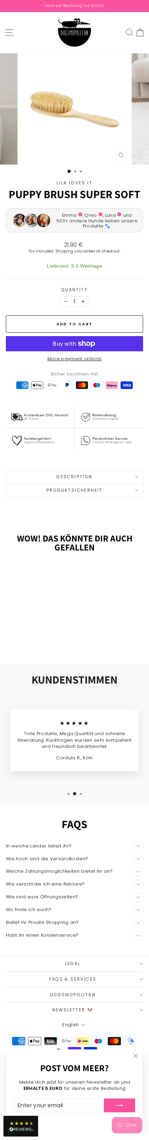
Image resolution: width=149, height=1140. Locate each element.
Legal (73, 963)
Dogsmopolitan (73, 995)
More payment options (74, 359)
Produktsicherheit (74, 490)
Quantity (74, 290)
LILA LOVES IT (74, 183)
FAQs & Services (73, 979)
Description (74, 477)
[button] (20, 1126)
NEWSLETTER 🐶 (73, 1010)
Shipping (64, 251)
